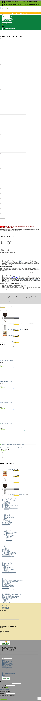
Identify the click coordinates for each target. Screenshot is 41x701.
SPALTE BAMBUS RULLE (6, 590)
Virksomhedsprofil (5, 608)
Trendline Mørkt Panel (8, 510)
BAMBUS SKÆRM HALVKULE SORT (11, 508)
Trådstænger (6, 571)
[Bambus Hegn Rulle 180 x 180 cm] (4, 461)
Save (5, 601)
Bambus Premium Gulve (6, 526)
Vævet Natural (6, 512)
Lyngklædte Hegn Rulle (6, 577)
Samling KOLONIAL (9, 533)
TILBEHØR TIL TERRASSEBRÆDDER (9, 591)
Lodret (5, 534)
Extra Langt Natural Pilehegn (7, 564)
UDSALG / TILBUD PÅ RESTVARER (8, 28)
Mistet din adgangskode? (4, 689)
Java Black (6, 544)
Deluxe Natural (7, 515)
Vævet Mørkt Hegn (7, 511)
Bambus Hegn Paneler (6, 507)
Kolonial (5, 531)
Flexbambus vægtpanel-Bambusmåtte (9, 572)
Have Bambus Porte (5, 575)
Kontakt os (4, 27)
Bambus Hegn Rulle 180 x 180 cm (6, 384)
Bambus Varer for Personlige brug (8, 556)
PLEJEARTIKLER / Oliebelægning (8, 586)
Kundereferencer (5, 25)
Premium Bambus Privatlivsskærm (8, 587)
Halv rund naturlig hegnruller (9, 516)
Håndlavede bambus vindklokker (8, 574)
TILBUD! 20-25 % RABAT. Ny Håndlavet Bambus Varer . (12, 592)
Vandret (5, 538)
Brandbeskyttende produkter (7, 562)
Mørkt (5, 518)
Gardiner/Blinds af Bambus (7, 573)
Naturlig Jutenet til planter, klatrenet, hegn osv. (10, 581)
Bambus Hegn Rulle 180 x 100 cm (6, 426)
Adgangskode (3, 685)
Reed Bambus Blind (5, 588)
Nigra (5, 546)
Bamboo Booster (5, 290)
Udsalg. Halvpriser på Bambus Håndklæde (9, 597)
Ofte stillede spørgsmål (6, 614)
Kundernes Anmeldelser (6, 29)
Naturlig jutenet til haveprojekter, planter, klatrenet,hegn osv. (12, 580)
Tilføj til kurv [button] (2, 366)
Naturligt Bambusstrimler (6, 582)
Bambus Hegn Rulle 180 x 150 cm (6, 405)
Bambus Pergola (5, 525)
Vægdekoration (7, 503)
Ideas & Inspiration (5, 23)
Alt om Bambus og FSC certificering (8, 24)
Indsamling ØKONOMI (10, 528)
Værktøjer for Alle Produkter (7, 598)
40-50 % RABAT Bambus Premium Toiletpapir (10, 498)
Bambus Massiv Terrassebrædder (10, 552)
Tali (5, 547)
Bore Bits (6, 599)
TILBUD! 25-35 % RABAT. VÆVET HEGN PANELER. (11, 594)
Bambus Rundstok (5, 549)
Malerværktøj (6, 600)
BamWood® (6, 527)
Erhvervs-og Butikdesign (7, 668)
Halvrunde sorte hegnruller (9, 517)
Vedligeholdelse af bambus (7, 26)
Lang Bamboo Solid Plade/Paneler (8, 576)
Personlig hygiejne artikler (6, 584)
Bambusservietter (5, 558)
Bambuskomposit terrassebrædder (10, 553)
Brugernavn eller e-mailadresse (6, 683)
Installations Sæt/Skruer (8, 567)
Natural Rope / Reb (5, 579)
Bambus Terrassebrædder (6, 551)
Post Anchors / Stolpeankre (9, 569)
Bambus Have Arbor (6, 506)
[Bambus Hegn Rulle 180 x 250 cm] (4, 456)
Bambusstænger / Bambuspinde (7, 559)
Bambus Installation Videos (7, 19)
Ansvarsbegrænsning (6, 606)
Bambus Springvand (5, 550)
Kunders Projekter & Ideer (7, 18)
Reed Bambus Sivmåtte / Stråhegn (8, 589)
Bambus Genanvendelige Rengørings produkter (10, 505)
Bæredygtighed (5, 17)
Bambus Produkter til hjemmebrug (8, 541)
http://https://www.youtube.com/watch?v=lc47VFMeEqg (10, 253)
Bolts (5, 566)
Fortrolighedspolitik (5, 607)
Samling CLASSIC (9, 529)
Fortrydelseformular (5, 611)
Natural (12, 33)
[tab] (21, 224)
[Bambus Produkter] (4, 8)
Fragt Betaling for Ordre (7, 22)
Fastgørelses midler (5, 565)
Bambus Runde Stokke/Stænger (7, 542)
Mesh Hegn (6, 568)
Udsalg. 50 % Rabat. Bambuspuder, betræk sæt (10, 596)
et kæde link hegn (21, 279)
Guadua (5, 543)
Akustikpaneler (7, 502)
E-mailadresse (3, 693)
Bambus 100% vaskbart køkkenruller (8, 499)
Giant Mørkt (6, 509)
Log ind (6, 687)
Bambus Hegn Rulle (7, 33)
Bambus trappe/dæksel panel (7, 554)
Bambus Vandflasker (6, 555)
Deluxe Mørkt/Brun (7, 514)
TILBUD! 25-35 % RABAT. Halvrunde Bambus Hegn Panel (12, 593)
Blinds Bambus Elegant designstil (8, 561)
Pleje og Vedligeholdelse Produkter (8, 585)
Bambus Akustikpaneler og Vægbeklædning (10, 500)
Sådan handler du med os (6, 612)
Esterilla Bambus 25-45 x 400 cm (8, 563)
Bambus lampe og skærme (7, 523)
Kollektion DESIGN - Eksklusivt (11, 532)
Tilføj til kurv (16, 324)
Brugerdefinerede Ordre (7, 16)
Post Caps (6, 570)
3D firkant (6, 501)
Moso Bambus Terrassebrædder (8, 578)
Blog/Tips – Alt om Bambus (7, 20)
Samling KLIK (8, 530)
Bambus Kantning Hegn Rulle (7, 522)
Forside (3, 15)
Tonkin (5, 548)
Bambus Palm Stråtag (6, 524)
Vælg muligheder (3, 450)
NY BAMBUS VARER (6, 583)
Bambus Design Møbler (6, 504)
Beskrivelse (4, 224)
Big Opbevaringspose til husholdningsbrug (9, 560)
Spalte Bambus (7, 520)
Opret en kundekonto (4, 699)
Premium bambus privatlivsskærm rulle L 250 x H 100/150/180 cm (11, 447)
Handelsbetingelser (5, 605)
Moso (5, 545)
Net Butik (4, 21)
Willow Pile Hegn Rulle (6, 602)
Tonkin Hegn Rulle (7, 521)
